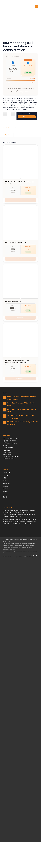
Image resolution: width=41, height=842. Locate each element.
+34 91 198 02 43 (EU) (8, 539)
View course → (20, 200)
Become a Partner (32, 551)
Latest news (7, 453)
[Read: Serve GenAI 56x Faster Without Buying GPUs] (4, 403)
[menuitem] (35, 6)
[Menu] (35, 6)
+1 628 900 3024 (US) (19, 539)
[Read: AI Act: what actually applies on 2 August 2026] (4, 410)
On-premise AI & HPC (10, 444)
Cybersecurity (8, 448)
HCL (4, 478)
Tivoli (14, 127)
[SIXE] (17, 6)
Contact (5, 553)
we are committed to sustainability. (20, 519)
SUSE (5, 494)
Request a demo (8, 458)
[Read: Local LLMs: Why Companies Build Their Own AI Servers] (4, 397)
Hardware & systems (9, 440)
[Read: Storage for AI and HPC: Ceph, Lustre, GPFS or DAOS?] (4, 416)
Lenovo (5, 486)
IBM (4, 481)
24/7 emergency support (11, 438)
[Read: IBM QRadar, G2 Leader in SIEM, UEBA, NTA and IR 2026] (4, 422)
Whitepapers (7, 454)
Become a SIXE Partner (11, 456)
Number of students (27, 114)
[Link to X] (33, 554)
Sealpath (6, 492)
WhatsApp (27, 539)
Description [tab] (8, 135)
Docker (5, 475)
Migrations (6, 442)
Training (5, 446)
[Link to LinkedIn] (30, 554)
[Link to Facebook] (36, 554)
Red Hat (5, 489)
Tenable (5, 497)
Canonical (6, 472)
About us (25, 551)
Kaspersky (6, 483)
